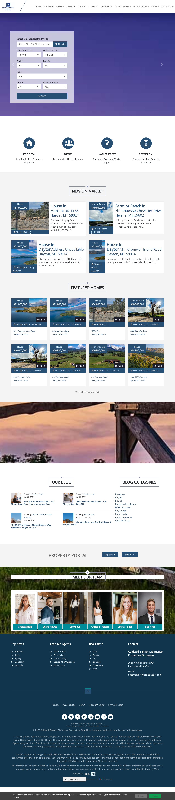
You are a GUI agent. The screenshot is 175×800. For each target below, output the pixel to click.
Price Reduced (50, 82)
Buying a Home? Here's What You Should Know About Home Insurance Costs (32, 502)
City (94, 658)
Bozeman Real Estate (126, 504)
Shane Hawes (60, 651)
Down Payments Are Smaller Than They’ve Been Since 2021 (85, 502)
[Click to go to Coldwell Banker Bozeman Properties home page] (10, 6)
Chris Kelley (59, 655)
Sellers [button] (70, 6)
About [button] (94, 6)
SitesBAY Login (115, 704)
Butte (17, 655)
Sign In (128, 554)
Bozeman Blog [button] (122, 6)
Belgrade (19, 665)
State (95, 651)
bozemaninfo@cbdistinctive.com (145, 674)
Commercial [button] (107, 6)
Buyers (118, 497)
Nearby (62, 44)
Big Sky (18, 658)
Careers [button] (155, 6)
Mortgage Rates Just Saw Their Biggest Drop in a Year (87, 523)
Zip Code (97, 662)
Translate (108, 779)
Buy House (120, 510)
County (96, 655)
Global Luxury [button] (140, 6)
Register (109, 554)
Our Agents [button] (83, 6)
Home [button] (38, 6)
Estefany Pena (37, 494)
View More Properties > (87, 391)
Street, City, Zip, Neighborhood (32, 38)
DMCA (82, 704)
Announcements (123, 517)
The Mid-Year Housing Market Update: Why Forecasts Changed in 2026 (31, 526)
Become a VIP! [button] (167, 6)
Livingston (19, 662)
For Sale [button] (47, 6)
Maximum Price (51, 50)
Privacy (55, 704)
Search (46, 96)
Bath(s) (46, 61)
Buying (118, 500)
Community (121, 513)
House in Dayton (46, 247)
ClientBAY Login (97, 704)
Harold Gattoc (89, 514)
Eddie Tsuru (59, 665)
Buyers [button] (59, 6)
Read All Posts (122, 520)
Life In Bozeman (123, 507)
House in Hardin (58, 208)
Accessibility (69, 704)
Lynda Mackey (60, 658)
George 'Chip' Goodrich (64, 662)
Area (95, 668)
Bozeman (120, 494)
